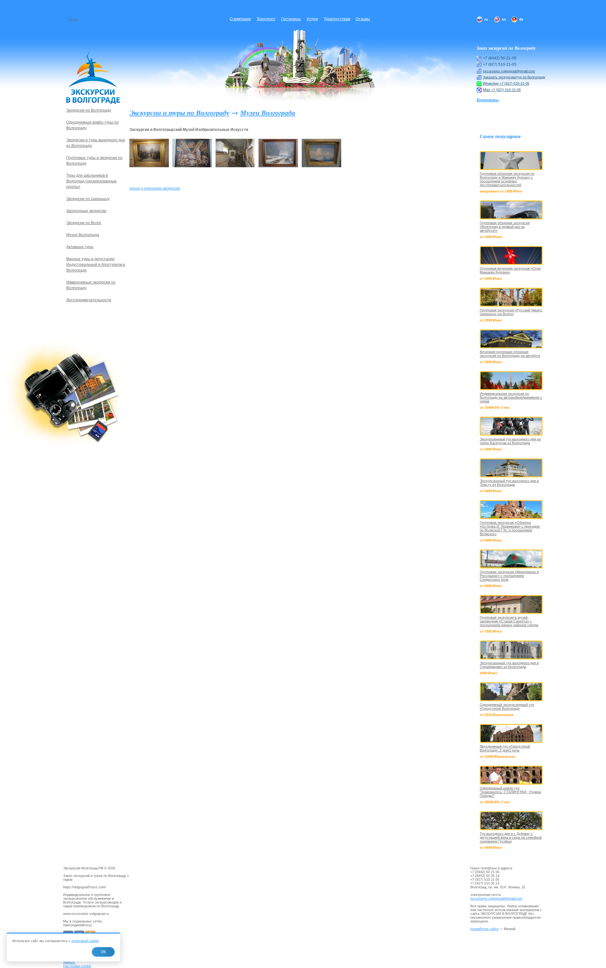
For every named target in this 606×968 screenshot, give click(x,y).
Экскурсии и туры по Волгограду (179, 112)
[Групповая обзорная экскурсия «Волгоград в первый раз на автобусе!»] (511, 209)
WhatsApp (491, 83)
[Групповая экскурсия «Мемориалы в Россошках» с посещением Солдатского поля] (511, 558)
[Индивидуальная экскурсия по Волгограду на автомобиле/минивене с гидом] (511, 380)
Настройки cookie (77, 966)
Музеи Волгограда (267, 112)
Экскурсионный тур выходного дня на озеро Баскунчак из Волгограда (510, 441)
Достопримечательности (88, 300)
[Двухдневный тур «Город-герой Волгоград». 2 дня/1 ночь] (511, 733)
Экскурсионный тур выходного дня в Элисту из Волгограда (509, 483)
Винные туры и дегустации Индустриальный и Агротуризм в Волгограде (95, 265)
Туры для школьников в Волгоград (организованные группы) (91, 181)
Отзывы (363, 19)
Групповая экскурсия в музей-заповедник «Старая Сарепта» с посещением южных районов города (509, 621)
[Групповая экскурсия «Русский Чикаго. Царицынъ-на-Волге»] (511, 297)
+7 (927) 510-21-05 (514, 83)
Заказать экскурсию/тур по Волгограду (514, 77)
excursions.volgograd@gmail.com (509, 71)
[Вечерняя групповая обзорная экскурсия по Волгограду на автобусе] (511, 338)
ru (486, 19)
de (521, 19)
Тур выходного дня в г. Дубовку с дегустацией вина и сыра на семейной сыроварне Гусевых (511, 837)
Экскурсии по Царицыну (88, 199)
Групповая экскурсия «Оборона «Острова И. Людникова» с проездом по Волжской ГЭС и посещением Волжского (510, 528)
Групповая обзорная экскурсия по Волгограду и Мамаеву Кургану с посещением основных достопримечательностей (507, 179)
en (504, 19)
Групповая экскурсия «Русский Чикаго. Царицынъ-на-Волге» (511, 312)
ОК (103, 952)
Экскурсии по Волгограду (88, 110)
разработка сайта (484, 929)
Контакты (488, 100)
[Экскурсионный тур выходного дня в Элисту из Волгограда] (511, 467)
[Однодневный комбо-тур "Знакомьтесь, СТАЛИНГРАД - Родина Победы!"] (511, 775)
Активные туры (79, 247)
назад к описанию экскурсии (154, 188)
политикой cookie (85, 941)
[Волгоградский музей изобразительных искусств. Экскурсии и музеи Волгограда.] (149, 166)
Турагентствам (337, 19)
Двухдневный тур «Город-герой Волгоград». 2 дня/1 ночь (505, 748)
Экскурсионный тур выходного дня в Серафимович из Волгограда (509, 665)
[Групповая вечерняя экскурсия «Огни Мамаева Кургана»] (511, 255)
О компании (240, 19)
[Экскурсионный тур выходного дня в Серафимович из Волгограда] (511, 649)
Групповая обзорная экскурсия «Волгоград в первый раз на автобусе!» (505, 226)
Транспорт (266, 19)
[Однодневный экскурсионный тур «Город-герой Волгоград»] (511, 691)
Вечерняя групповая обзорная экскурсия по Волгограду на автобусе (510, 354)
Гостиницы (291, 19)
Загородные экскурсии (86, 211)
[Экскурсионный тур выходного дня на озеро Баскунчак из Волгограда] (511, 426)
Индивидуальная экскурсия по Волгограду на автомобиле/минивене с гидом (511, 397)
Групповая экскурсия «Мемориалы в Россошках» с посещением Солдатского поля (509, 575)
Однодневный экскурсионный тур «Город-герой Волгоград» (507, 706)
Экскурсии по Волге (83, 223)
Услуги (312, 19)
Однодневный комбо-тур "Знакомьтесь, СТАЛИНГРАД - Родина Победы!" (510, 792)
